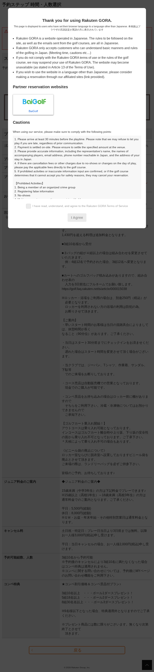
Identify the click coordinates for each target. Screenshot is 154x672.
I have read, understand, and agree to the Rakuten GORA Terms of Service (80, 206)
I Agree (77, 218)
